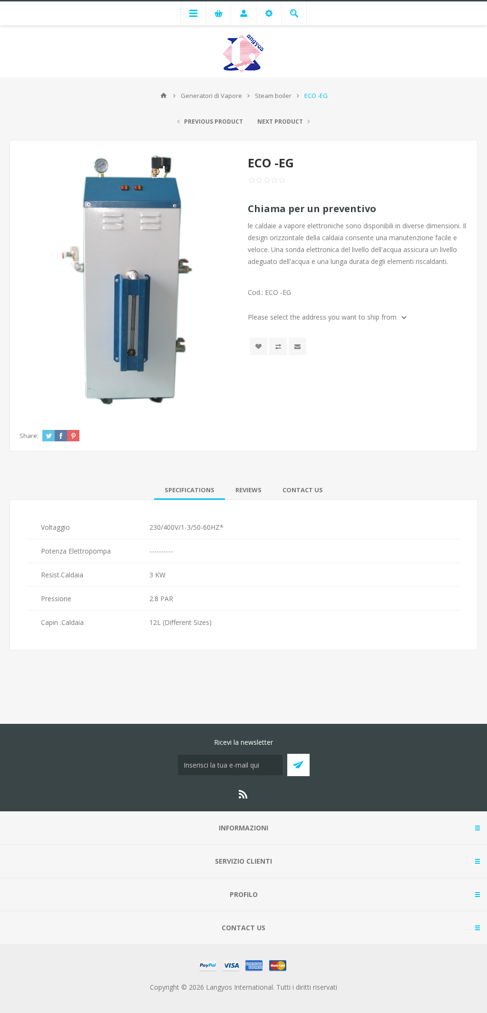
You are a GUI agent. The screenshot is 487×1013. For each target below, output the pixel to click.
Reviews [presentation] (248, 490)
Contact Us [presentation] (302, 490)
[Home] (163, 95)
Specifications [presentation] (189, 490)
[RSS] (243, 794)
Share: (29, 435)
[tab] (189, 490)
